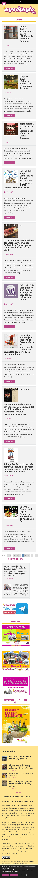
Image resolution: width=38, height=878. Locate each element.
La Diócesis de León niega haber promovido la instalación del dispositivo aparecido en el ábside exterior (21, 783)
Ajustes (23, 875)
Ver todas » (18, 792)
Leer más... (9, 68)
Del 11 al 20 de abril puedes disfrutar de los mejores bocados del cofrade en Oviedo (26, 292)
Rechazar (14, 875)
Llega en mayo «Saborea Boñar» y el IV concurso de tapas (26, 82)
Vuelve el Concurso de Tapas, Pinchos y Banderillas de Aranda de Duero (26, 514)
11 (31, 555)
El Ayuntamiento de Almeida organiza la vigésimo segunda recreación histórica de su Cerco (21, 766)
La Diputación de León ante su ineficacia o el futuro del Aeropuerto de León (20, 758)
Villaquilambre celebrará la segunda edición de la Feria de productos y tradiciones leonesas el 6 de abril (18, 468)
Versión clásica (19, 2)
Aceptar (6, 875)
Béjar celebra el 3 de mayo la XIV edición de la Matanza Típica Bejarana (26, 130)
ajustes (16, 871)
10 (28, 555)
